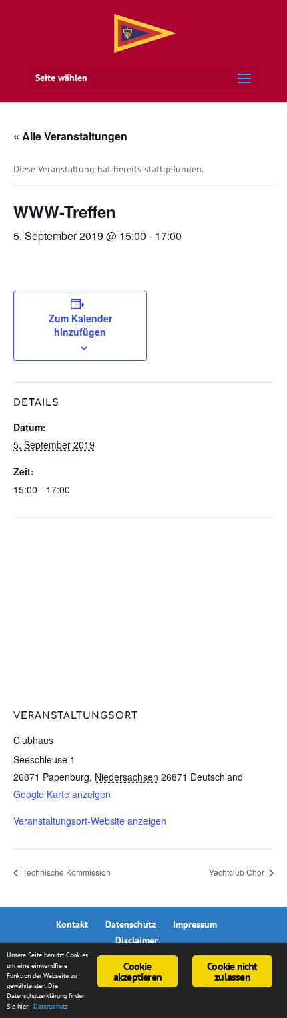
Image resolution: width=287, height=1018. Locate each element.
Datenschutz (130, 924)
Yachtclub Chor (237, 872)
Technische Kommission (66, 872)
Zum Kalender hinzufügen (80, 324)
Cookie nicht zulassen (232, 971)
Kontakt (72, 924)
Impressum (195, 924)
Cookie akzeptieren (137, 971)
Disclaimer (136, 940)
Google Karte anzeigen (62, 794)
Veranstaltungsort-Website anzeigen (89, 821)
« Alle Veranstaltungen (70, 136)
